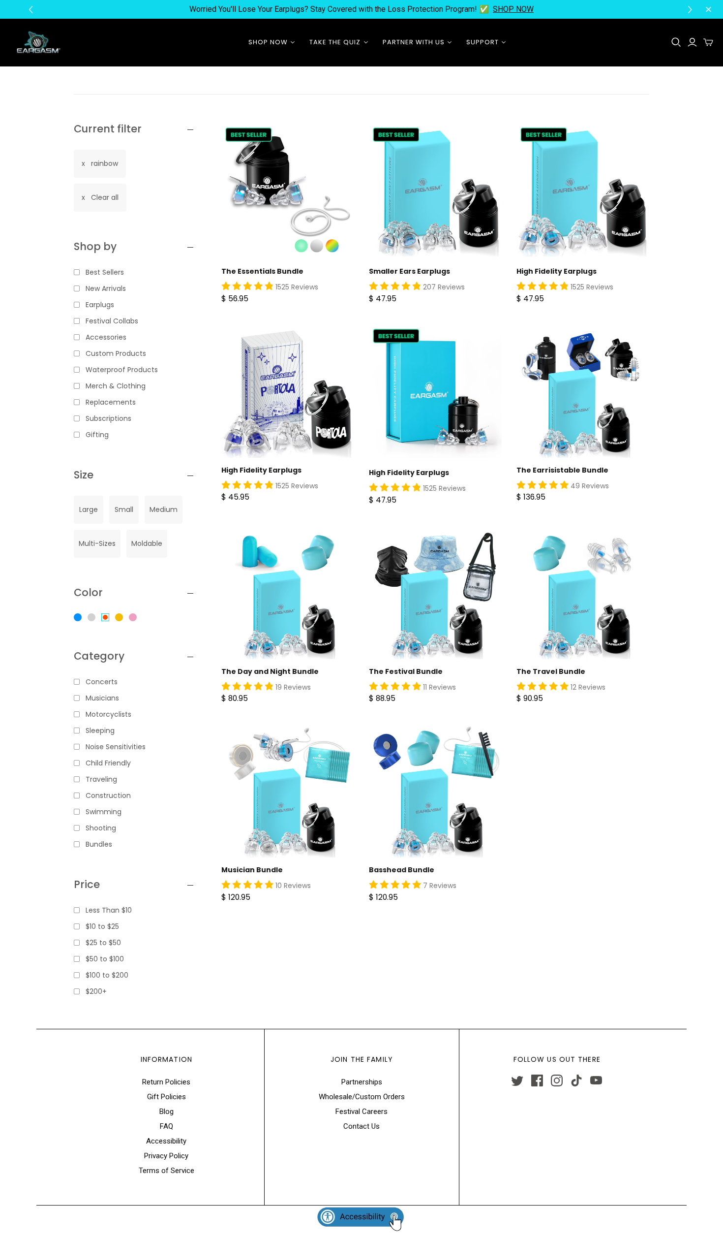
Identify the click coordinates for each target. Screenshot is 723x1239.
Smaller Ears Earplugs (409, 271)
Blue (78, 617)
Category (99, 656)
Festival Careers (361, 1111)
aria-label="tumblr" (576, 1080)
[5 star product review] (542, 485)
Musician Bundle (252, 870)
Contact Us (361, 1126)
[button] (691, 9)
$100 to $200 (107, 975)
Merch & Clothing (116, 386)
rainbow (104, 163)
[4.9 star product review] (247, 286)
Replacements (111, 402)
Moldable (146, 543)
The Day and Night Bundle (270, 671)
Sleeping (100, 730)
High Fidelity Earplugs (556, 271)
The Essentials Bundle (262, 271)
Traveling (101, 779)
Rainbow (105, 617)
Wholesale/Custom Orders (362, 1096)
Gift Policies (166, 1096)
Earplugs (100, 305)
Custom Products (116, 353)
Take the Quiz (335, 42)
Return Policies (166, 1082)
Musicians (102, 698)
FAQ (166, 1126)
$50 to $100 (105, 959)
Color (88, 592)
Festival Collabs (112, 321)
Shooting (101, 828)
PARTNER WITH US (414, 42)
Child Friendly (108, 763)
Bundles (99, 844)
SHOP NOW (513, 9)
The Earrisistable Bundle (562, 470)
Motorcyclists (108, 714)
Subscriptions (108, 418)
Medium (164, 509)
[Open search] (676, 42)
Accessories (106, 337)
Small (124, 509)
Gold (119, 617)
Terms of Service (166, 1170)
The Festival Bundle (406, 671)
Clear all (105, 197)
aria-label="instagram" (557, 1080)
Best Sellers (105, 272)
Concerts (102, 682)
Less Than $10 (109, 910)
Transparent (91, 617)
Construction (108, 795)
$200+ (96, 991)
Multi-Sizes (97, 543)
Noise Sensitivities (116, 747)
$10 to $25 (102, 926)
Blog (166, 1111)
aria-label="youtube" (596, 1080)
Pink (133, 617)
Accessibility (166, 1141)
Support (482, 42)
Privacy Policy (166, 1155)
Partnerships (361, 1082)
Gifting (97, 435)
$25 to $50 (103, 943)
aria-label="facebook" (537, 1080)
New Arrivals (106, 288)
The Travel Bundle (550, 671)
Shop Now (268, 42)
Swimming (103, 812)
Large (88, 509)
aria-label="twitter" (517, 1080)
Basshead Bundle (401, 870)
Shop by (95, 246)
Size (83, 475)
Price (87, 884)
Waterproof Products (122, 370)
